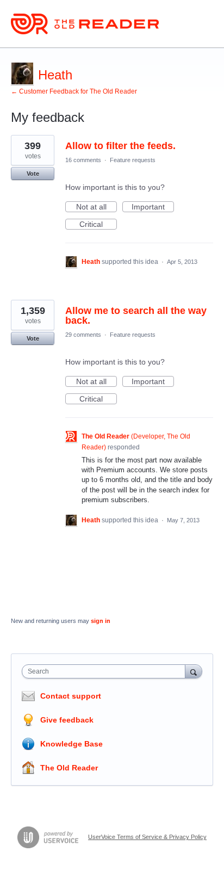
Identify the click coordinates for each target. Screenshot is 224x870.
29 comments (83, 334)
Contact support (70, 696)
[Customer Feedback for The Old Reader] (85, 24)
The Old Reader (69, 767)
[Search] (193, 671)
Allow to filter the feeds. (120, 145)
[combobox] (106, 671)
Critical (98, 225)
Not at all (96, 207)
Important (153, 207)
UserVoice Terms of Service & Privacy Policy (147, 837)
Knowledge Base (71, 743)
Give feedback (67, 719)
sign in (100, 621)
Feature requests (132, 160)
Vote (33, 173)
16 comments (83, 160)
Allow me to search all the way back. (136, 315)
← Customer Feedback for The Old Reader (74, 91)
